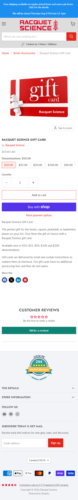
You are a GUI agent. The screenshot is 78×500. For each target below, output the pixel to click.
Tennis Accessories (24, 53)
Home (5, 53)
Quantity (6, 174)
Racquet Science (15, 145)
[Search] (71, 36)
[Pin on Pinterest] (25, 280)
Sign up (55, 442)
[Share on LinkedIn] (18, 280)
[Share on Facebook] (4, 280)
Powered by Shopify (39, 493)
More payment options (39, 215)
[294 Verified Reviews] (39, 382)
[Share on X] (11, 280)
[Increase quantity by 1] (33, 182)
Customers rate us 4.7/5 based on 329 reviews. (44, 484)
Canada (37, 460)
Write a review (39, 330)
